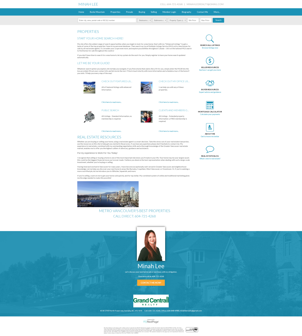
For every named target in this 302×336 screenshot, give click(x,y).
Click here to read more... (112, 102)
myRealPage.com (151, 322)
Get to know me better (210, 136)
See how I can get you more (210, 70)
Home (81, 12)
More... (217, 12)
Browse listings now (210, 48)
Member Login (169, 12)
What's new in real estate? (210, 158)
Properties (115, 12)
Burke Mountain (97, 12)
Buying (142, 12)
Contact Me (202, 12)
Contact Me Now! (151, 282)
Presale (129, 12)
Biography (186, 12)
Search (218, 20)
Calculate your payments (210, 114)
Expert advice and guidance (210, 92)
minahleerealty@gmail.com (205, 4)
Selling (154, 12)
